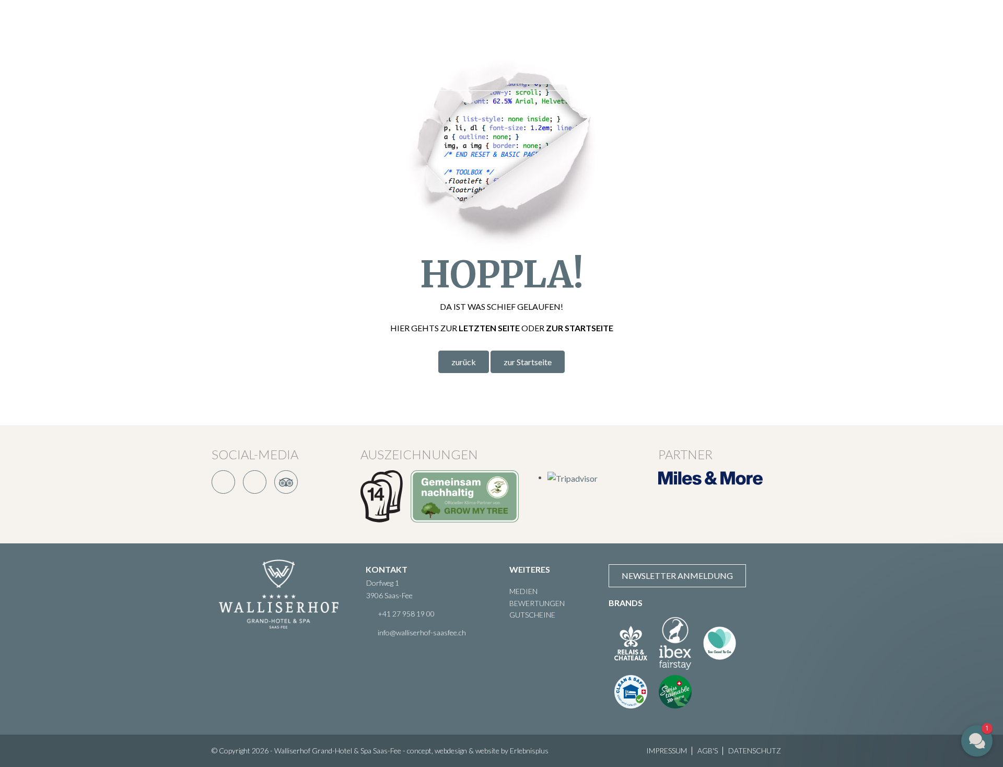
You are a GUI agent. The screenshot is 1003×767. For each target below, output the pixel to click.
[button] (922, 676)
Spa (407, 22)
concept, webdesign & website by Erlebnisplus (478, 750)
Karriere (293, 68)
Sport (443, 22)
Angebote (547, 22)
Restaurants (354, 22)
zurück (463, 362)
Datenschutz (754, 750)
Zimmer (291, 22)
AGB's (707, 750)
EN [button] (956, 45)
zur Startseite (528, 362)
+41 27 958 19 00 (406, 613)
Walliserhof (614, 22)
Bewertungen (537, 603)
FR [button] (973, 45)
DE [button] (938, 45)
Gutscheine (532, 614)
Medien (523, 591)
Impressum (666, 750)
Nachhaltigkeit (696, 22)
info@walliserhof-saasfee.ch (422, 632)
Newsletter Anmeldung (677, 575)
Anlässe (491, 22)
